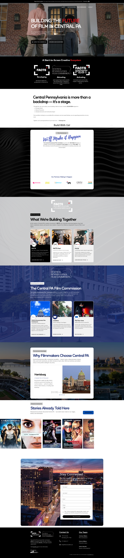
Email (64, 499)
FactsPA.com (35, 546)
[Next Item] (121, 433)
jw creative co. (91, 554)
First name (65, 487)
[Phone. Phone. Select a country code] (64, 507)
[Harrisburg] (59, 394)
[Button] (41, 75)
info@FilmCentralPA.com (67, 544)
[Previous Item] (2, 433)
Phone (64, 505)
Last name (65, 493)
